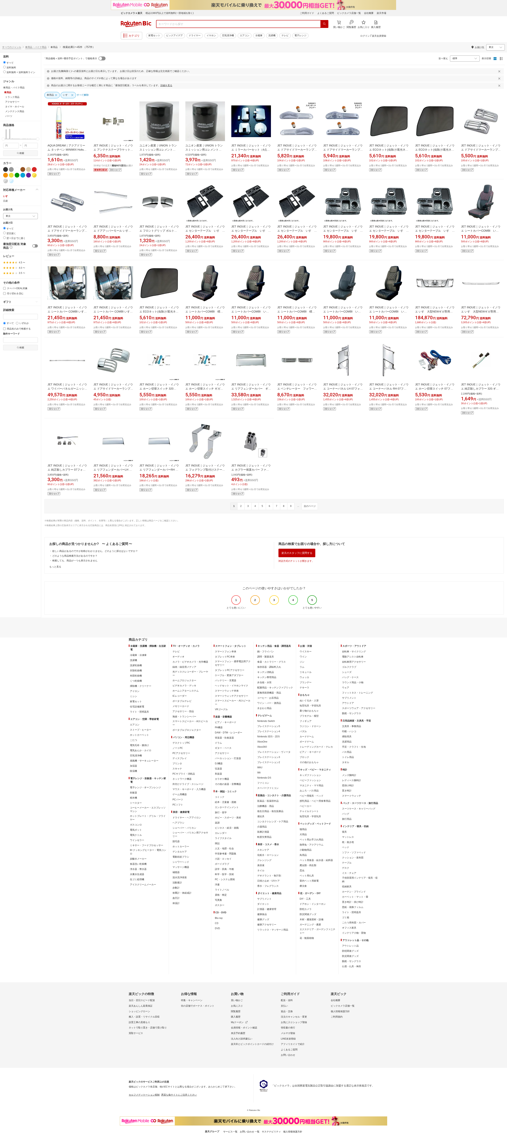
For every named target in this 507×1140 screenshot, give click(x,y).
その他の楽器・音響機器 (228, 784)
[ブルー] (22, 175)
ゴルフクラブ (349, 667)
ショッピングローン (139, 1011)
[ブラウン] (22, 169)
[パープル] (28, 175)
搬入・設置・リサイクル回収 (144, 1016)
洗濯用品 (347, 741)
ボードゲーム (307, 741)
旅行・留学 (221, 812)
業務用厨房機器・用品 (269, 692)
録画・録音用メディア (184, 667)
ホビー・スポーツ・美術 (228, 817)
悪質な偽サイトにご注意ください (179, 1094)
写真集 (218, 900)
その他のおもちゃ (309, 762)
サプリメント (264, 898)
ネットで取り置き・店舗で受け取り (148, 1027)
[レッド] (34, 169)
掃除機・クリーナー (140, 686)
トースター (136, 803)
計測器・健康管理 (266, 909)
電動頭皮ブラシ (180, 856)
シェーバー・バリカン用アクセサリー (190, 834)
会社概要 (369, 13)
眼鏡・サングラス (351, 713)
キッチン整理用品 (266, 677)
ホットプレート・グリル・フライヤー (148, 818)
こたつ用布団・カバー (354, 922)
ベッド (345, 847)
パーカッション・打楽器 (228, 758)
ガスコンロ (136, 824)
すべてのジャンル (11, 47)
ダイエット (263, 904)
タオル (345, 762)
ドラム (218, 743)
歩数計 (176, 887)
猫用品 (303, 829)
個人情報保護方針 (340, 1011)
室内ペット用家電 (309, 880)
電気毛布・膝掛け (139, 745)
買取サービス (136, 1033)
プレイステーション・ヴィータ (274, 752)
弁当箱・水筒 (264, 682)
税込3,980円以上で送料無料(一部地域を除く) (170, 13)
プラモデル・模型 (309, 716)
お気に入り (237, 1005)
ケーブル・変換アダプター (229, 675)
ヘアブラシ (178, 822)
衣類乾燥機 (136, 670)
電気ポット (136, 829)
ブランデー (306, 682)
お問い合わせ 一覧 (249, 1131)
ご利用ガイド (307, 13)
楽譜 (217, 822)
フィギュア (306, 721)
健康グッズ (263, 919)
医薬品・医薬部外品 (268, 801)
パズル (303, 731)
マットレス (348, 837)
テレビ (285, 35)
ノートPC (177, 748)
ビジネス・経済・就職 (227, 828)
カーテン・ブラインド (354, 891)
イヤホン (211, 35)
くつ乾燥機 (136, 680)
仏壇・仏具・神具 (351, 966)
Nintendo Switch (266, 721)
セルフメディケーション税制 (144, 1094)
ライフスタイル (223, 838)
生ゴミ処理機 (137, 879)
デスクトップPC (181, 743)
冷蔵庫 (258, 35)
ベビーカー (306, 806)
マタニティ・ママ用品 (311, 785)
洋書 (217, 884)
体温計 (176, 903)
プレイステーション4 (268, 731)
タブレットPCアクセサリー (229, 670)
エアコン (244, 35)
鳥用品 (303, 855)
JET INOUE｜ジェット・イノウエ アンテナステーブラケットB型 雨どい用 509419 (113, 149)
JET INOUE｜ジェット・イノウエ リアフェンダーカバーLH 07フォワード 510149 (113, 469)
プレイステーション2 (268, 762)
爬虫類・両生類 (308, 865)
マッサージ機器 (180, 867)
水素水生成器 (137, 874)
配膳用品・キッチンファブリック (275, 687)
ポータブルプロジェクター (186, 730)
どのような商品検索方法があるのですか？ (74, 555)
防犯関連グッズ (350, 951)
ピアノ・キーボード (225, 722)
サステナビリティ (271, 1131)
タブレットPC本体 (225, 656)
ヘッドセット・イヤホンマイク (231, 685)
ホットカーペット (139, 735)
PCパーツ (177, 799)
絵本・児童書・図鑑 (225, 802)
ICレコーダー (179, 696)
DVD (217, 928)
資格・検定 (221, 894)
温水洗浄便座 (179, 877)
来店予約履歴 (238, 1033)
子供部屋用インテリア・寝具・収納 (360, 879)
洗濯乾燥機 (136, 665)
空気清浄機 (228, 35)
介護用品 (262, 826)
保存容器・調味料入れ (269, 667)
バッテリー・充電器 (225, 680)
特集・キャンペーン (191, 1000)
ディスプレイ (179, 758)
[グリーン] (17, 175)
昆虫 (302, 870)
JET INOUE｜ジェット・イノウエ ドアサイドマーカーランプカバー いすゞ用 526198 (481, 149)
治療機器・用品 (265, 806)
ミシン (133, 696)
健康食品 (262, 914)
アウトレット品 (350, 945)
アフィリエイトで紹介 (293, 1044)
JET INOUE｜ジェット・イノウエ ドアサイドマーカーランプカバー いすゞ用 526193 (67, 230)
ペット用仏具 (307, 875)
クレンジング (264, 860)
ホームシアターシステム (185, 690)
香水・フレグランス (268, 886)
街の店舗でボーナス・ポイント (197, 1005)
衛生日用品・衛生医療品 (270, 811)
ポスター (219, 905)
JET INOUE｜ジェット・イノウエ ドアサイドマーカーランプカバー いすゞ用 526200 (113, 388)
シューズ (347, 672)
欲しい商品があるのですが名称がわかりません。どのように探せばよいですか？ (95, 551)
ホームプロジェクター (184, 680)
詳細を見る (166, 85)
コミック (219, 797)
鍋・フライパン (265, 651)
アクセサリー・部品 (183, 711)
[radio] (4, 62)
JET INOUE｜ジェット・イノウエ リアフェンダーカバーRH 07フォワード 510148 (159, 469)
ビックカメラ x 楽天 (131, 13)
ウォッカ (304, 677)
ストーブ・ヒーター (140, 729)
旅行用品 (347, 819)
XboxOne (262, 741)
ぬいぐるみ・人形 (309, 700)
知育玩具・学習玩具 (310, 705)
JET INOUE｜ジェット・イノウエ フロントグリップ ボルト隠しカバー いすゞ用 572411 (159, 230)
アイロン (134, 691)
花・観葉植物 (307, 938)
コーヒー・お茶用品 (268, 698)
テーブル (347, 862)
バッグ (345, 813)
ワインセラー (137, 840)
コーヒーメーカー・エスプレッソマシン (148, 809)
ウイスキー (306, 651)
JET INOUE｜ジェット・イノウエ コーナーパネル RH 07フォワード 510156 (389, 388)
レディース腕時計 (351, 780)
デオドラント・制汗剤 (269, 875)
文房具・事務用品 (351, 726)
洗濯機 (271, 35)
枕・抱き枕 (348, 842)
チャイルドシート (309, 811)
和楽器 (218, 773)
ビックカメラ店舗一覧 (349, 13)
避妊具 (260, 816)
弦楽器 (218, 768)
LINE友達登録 (288, 1038)
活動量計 (177, 882)
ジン (302, 661)
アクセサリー (222, 753)
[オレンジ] (5, 175)
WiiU (259, 767)
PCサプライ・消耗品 (183, 773)
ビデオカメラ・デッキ (184, 685)
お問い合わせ (288, 1055)
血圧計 (176, 898)
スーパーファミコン (268, 788)
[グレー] (11, 169)
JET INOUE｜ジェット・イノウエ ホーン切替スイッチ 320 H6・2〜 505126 (159, 388)
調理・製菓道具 (265, 656)
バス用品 (347, 752)
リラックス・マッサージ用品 (272, 929)
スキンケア (263, 850)
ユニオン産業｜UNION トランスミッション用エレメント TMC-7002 (158, 149)
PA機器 (219, 727)
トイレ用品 (348, 757)
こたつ (133, 740)
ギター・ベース (223, 748)
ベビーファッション (310, 780)
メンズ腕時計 (349, 775)
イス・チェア (349, 873)
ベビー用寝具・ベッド (311, 795)
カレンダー (221, 833)
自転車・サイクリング (354, 651)
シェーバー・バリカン (184, 828)
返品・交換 (287, 1011)
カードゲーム (307, 736)
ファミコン (263, 783)
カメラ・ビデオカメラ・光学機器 (190, 661)
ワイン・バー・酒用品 (269, 703)
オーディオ (178, 656)
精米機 (133, 797)
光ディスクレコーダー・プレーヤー (190, 673)
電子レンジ (300, 35)
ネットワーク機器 (182, 779)
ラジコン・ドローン (310, 726)
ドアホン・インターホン (313, 904)
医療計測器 (263, 831)
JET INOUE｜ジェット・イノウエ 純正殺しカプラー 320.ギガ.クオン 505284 (480, 388)
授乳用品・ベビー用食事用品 (315, 801)
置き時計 (347, 790)
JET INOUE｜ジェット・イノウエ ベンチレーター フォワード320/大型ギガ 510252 (297, 388)
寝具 (344, 831)
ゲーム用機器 (179, 794)
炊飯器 (133, 792)
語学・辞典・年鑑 (224, 869)
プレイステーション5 (268, 726)
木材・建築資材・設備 (311, 919)
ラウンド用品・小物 (352, 682)
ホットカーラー (180, 846)
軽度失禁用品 (264, 837)
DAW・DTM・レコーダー (228, 732)
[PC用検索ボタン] (324, 24)
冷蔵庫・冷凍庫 (138, 655)
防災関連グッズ (308, 914)
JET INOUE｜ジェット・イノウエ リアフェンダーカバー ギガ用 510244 (251, 388)
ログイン (365, 35)
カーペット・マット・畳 (355, 896)
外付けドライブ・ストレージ (187, 784)
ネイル (260, 870)
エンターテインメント (227, 807)
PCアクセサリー (181, 753)
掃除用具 (347, 736)
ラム (302, 667)
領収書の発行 (288, 1027)
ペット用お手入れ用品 (311, 839)
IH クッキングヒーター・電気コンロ (148, 852)
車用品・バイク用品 (36, 47)
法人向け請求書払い (241, 1038)
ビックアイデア (174, 35)
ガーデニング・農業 (310, 924)
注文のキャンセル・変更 (294, 1016)
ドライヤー (195, 35)
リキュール (306, 672)
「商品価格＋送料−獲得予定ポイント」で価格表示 (70, 58)
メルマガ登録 (288, 1033)
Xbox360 (262, 746)
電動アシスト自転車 (352, 656)
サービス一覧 (230, 1131)
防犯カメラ (306, 909)
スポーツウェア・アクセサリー (358, 708)
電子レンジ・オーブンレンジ (145, 787)
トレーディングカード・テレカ (316, 746)
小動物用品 (306, 850)
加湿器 (133, 765)
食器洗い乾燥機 (138, 864)
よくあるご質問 (325, 13)
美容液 (260, 865)
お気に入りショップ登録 (294, 1022)
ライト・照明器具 (139, 711)
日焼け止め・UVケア (268, 880)
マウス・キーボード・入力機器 (189, 789)
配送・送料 (287, 1000)
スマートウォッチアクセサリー (231, 696)
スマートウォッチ (351, 795)
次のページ (310, 506)
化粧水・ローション (268, 855)
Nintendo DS (264, 777)
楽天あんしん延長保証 (140, 1005)
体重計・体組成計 (182, 893)
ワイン (303, 656)
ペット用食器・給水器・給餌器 (316, 860)
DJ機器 (219, 763)
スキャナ (177, 768)
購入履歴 (235, 1016)
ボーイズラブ (222, 864)
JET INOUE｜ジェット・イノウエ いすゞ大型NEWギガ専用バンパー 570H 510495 (435, 311)
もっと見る (55, 566)
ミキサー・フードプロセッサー (146, 845)
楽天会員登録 (379, 35)
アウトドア (348, 703)
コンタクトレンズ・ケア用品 (272, 821)
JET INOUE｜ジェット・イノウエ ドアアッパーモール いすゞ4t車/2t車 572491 (113, 230)
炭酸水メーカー (138, 858)
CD (216, 923)
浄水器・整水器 (138, 869)
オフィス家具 (349, 927)
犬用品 (303, 834)
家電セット (154, 35)
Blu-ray (219, 918)
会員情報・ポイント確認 (244, 1027)
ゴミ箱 (345, 917)
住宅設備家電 (137, 706)
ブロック (304, 757)
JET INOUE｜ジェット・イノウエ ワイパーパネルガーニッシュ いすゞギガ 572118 (67, 388)
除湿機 (133, 771)
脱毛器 (176, 841)
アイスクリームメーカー (143, 884)
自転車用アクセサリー (354, 661)
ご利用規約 (337, 1016)
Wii (259, 772)
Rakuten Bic (136, 24)
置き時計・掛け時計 (352, 902)
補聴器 (176, 872)
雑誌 (217, 843)
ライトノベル (222, 889)
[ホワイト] (17, 169)
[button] (3, 134)
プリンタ (177, 763)
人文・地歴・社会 (224, 848)
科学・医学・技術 (224, 874)
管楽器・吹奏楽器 (224, 737)
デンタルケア (179, 851)
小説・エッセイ (223, 858)
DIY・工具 (305, 898)
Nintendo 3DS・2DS (268, 736)
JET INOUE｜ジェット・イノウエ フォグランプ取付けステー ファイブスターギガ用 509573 (205, 469)
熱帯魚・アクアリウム (311, 844)
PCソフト (177, 804)
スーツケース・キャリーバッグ (358, 808)
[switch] (35, 245)
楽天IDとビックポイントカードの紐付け (252, 1044)
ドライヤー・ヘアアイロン (186, 817)
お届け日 (8, 223)
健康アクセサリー (266, 924)
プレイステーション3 (268, 757)
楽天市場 (381, 13)
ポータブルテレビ (182, 701)
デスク (345, 868)
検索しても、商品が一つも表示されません (74, 560)
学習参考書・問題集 (225, 853)
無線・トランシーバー (184, 716)
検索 (21, 153)
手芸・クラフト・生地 (354, 746)
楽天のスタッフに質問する (296, 552)
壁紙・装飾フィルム (352, 907)
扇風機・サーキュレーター (144, 760)
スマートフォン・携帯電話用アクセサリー (233, 663)
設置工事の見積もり (139, 1022)
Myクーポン (237, 1022)
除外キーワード (11, 334)
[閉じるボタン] (500, 71)
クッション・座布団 (352, 857)
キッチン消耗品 (265, 672)
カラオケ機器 (222, 779)
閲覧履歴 (235, 1011)
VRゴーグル (221, 709)
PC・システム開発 (225, 879)
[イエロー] (11, 175)
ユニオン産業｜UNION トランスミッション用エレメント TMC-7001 (204, 149)
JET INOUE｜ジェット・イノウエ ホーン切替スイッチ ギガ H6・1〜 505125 (205, 388)
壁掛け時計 (348, 785)
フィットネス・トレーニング (357, 692)
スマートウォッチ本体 (227, 690)
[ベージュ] (28, 169)
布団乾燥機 (136, 675)
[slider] (3, 139)
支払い (284, 1005)
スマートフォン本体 (225, 651)
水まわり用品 (264, 708)
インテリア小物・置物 (354, 933)
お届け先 (8, 209)
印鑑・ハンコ (349, 731)
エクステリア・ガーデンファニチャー (317, 931)
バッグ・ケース (350, 677)
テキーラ (304, 687)
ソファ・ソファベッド (354, 852)
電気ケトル (136, 835)
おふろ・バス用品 (309, 790)
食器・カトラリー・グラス (271, 661)
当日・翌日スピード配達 (142, 1000)
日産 (5, 201)
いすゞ (6, 196)
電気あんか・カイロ (140, 750)
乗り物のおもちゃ (309, 710)
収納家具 (347, 886)
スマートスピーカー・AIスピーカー (190, 723)
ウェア (345, 687)
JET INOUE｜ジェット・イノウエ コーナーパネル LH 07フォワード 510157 (343, 388)
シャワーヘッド (180, 862)
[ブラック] (5, 169)
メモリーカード (180, 706)
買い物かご (237, 1000)
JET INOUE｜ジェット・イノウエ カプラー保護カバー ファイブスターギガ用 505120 (251, 469)
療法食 (303, 886)
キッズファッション (310, 775)
